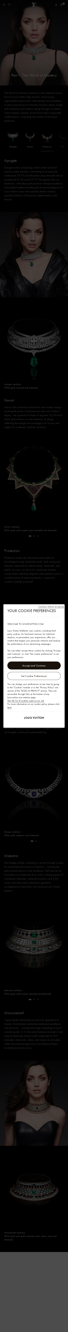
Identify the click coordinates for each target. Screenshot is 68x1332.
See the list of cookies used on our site (25, 700)
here (9, 707)
